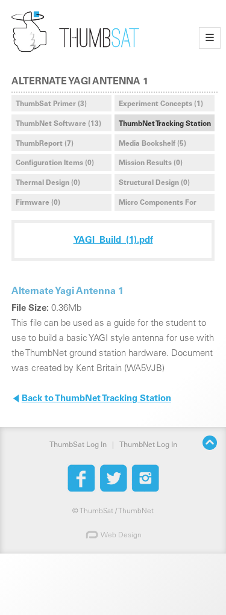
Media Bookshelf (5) (152, 144)
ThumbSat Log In (78, 445)
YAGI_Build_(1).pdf (113, 240)
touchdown (88, 59)
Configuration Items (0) (55, 163)
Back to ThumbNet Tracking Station (91, 400)
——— (209, 38)
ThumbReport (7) (45, 144)
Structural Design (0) (154, 183)
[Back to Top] (209, 444)
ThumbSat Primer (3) (51, 104)
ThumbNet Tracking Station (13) (165, 125)
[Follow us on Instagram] (145, 478)
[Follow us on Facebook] (81, 478)
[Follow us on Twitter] (113, 478)
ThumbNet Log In (148, 445)
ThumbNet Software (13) (58, 124)
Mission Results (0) (151, 163)
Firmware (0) (38, 203)
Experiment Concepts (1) (161, 104)
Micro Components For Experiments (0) (157, 204)
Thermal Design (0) (48, 183)
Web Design (120, 535)
